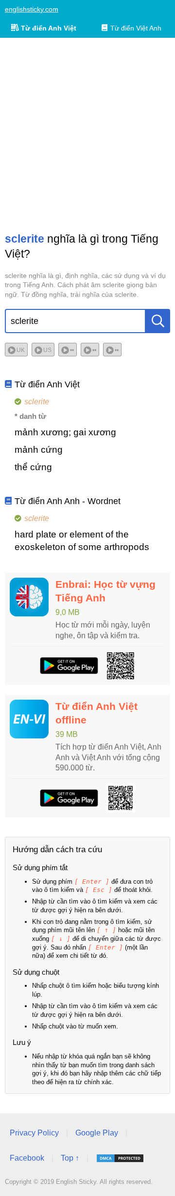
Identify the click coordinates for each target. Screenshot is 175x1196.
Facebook (27, 1158)
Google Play (96, 1133)
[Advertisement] (87, 134)
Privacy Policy (34, 1133)
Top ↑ (70, 1158)
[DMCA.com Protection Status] (120, 1158)
